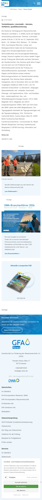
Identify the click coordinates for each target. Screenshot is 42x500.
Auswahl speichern (21, 482)
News (20, 9)
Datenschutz (17, 495)
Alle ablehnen (21, 490)
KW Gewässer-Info (8, 407)
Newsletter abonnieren (12, 330)
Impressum (25, 495)
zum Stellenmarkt (11, 191)
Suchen (34, 4)
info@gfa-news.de (21, 371)
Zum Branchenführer (12, 253)
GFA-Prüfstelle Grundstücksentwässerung (17, 422)
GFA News (13, 9)
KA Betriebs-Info (7, 403)
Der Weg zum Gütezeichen (11, 430)
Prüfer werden (7, 442)
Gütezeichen (6, 426)
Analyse (12, 477)
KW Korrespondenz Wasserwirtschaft (15, 399)
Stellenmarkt (6, 457)
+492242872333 (21, 368)
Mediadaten (6, 412)
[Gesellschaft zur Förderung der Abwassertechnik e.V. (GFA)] (4, 3)
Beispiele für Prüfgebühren (11, 438)
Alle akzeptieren (21, 486)
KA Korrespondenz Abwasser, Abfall (15, 395)
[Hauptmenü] (38, 3)
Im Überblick (6, 391)
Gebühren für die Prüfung (11, 434)
